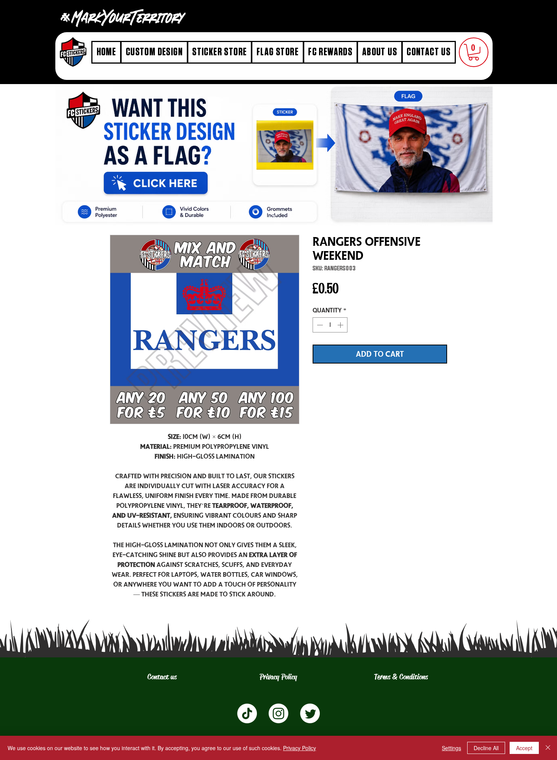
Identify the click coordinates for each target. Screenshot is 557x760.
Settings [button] (451, 748)
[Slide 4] (274, 214)
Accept (524, 748)
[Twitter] (310, 713)
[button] (473, 52)
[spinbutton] (330, 325)
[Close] (547, 748)
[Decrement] (319, 325)
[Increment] (341, 325)
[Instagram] (278, 713)
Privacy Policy (299, 748)
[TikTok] (247, 713)
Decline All (486, 748)
